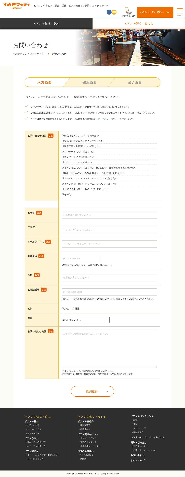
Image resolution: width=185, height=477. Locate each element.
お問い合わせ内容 (40, 331)
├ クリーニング (138, 428)
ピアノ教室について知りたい (79, 167)
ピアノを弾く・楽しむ (138, 23)
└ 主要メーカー (32, 433)
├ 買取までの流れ (139, 446)
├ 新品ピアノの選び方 (35, 441)
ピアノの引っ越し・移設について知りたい (86, 189)
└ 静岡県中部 (84, 429)
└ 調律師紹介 (137, 432)
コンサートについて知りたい (79, 151)
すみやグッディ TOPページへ (155, 12)
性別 (30, 308)
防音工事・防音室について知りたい (82, 146)
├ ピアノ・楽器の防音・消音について (42, 454)
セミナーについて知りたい (78, 162)
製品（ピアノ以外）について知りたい (83, 140)
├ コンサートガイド (87, 437)
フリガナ (32, 227)
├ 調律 (134, 419)
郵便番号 (35, 256)
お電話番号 (37, 289)
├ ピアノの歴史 (32, 424)
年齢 (30, 318)
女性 (66, 308)
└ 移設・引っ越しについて (143, 450)
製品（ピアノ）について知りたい (81, 135)
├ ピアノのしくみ (33, 429)
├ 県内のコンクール (87, 441)
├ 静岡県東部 (84, 424)
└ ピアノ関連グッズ (34, 458)
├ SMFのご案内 (85, 454)
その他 (67, 194)
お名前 (34, 212)
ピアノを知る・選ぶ (46, 23)
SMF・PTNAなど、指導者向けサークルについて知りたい (94, 173)
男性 (77, 308)
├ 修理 (134, 423)
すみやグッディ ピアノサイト (28, 53)
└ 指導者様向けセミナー (89, 446)
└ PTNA (82, 458)
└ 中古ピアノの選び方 (35, 446)
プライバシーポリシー (108, 118)
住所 (33, 275)
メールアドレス (39, 241)
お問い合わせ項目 (40, 135)
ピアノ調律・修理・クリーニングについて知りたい (90, 183)
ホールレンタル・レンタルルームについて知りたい (90, 178)
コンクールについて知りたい (79, 157)
